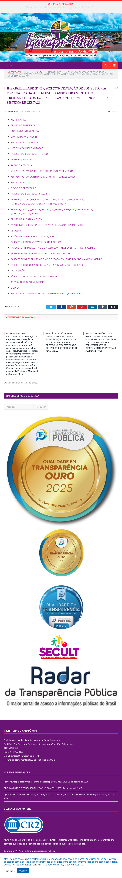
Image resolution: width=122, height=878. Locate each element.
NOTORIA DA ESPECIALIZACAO (27, 148)
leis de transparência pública (55, 843)
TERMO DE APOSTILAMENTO (26, 219)
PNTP (17, 850)
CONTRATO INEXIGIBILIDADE (26, 130)
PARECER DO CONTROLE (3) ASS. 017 (30, 193)
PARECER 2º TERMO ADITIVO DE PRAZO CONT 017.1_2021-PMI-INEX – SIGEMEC (53, 247)
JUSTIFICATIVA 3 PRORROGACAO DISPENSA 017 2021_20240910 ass (46, 293)
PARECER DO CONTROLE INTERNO (29, 153)
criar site (23, 839)
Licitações (113, 111)
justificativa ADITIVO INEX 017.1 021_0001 (32, 236)
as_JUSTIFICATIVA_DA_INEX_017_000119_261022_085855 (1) (42, 170)
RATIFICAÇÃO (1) (19, 270)
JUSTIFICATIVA (18, 119)
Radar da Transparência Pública (39, 850)
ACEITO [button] (23, 870)
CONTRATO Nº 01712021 (24, 136)
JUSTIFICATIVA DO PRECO (24, 142)
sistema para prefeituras (43, 839)
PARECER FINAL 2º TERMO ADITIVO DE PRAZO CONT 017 (41, 253)
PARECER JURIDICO (21, 159)
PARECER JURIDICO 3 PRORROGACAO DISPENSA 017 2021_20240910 (47, 264)
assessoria (78, 839)
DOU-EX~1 (16, 287)
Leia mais (38, 864)
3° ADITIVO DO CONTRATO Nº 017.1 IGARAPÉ (35, 276)
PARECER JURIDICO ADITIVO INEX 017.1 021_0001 (37, 242)
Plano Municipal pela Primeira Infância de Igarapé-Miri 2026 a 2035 (36, 781)
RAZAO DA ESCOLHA (22, 165)
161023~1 (16, 230)
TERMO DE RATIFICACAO (24, 125)
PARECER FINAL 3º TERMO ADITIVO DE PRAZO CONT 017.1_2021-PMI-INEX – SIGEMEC (56, 259)
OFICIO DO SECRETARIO (23, 188)
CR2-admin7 (13, 111)
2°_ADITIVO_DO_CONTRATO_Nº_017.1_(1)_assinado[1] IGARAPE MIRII (47, 224)
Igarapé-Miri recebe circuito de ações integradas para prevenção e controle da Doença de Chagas (51, 794)
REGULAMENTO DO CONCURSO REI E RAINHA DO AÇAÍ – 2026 (60, 7)
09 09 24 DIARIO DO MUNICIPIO (27, 282)
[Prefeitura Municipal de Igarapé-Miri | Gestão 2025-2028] (61, 38)
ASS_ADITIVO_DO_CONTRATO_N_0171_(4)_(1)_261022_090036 (43, 176)
